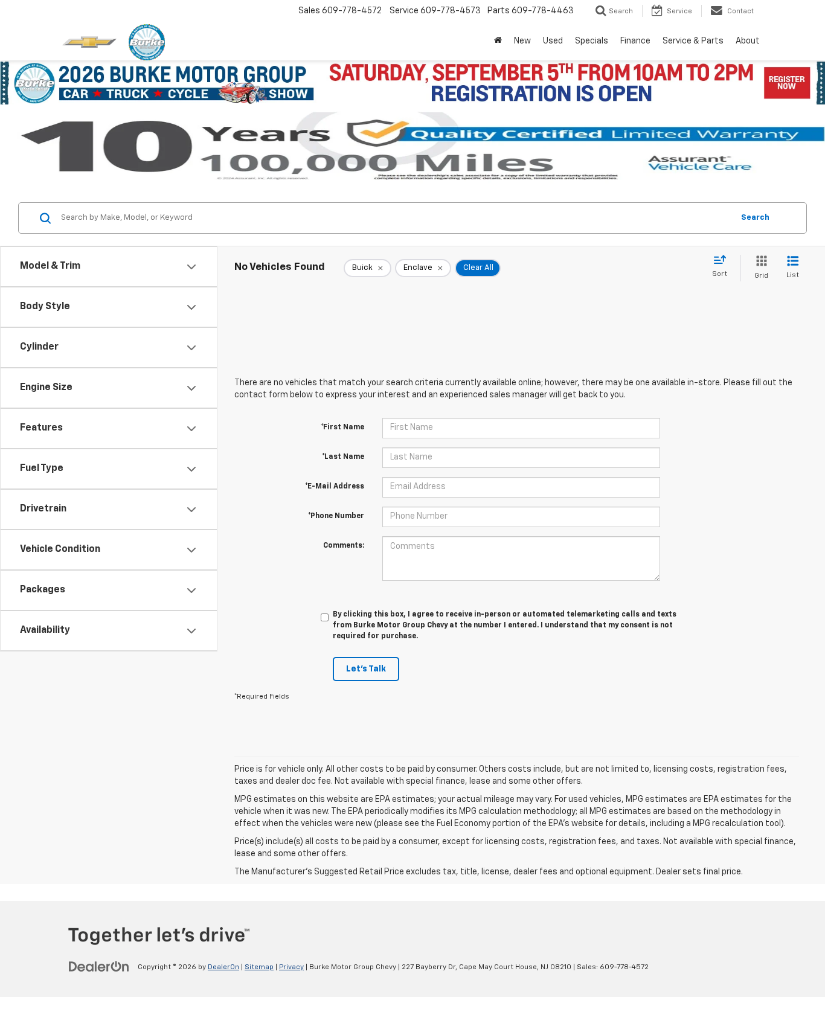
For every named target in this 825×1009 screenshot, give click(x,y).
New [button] (522, 41)
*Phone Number (336, 516)
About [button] (748, 41)
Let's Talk (366, 669)
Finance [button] (635, 41)
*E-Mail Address (334, 486)
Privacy (291, 967)
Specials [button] (591, 41)
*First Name (342, 427)
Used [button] (553, 41)
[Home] (498, 41)
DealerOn (223, 967)
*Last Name (343, 457)
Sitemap (259, 967)
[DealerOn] (99, 967)
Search (755, 218)
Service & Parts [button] (693, 41)
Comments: (343, 545)
